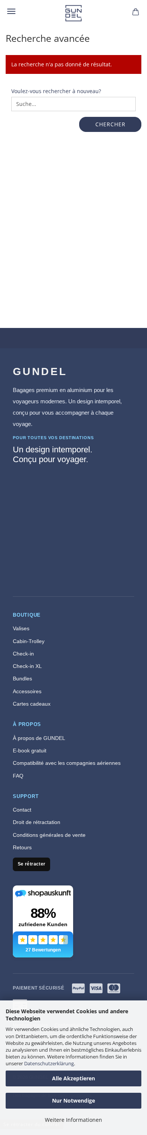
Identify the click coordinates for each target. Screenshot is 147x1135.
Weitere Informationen (73, 1119)
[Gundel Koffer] (73, 13)
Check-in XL (27, 666)
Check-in (23, 654)
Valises (21, 628)
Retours (22, 847)
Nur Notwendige (73, 1100)
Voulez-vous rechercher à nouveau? (56, 91)
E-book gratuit (29, 750)
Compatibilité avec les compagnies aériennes (67, 763)
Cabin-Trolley (28, 641)
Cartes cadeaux (32, 704)
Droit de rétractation (36, 822)
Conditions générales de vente (49, 835)
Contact (22, 810)
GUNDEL (40, 371)
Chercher (110, 124)
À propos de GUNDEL (39, 738)
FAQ (18, 776)
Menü (11, 11)
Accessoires (27, 691)
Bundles (22, 678)
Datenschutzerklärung (49, 1063)
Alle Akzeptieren (73, 1078)
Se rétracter (31, 864)
